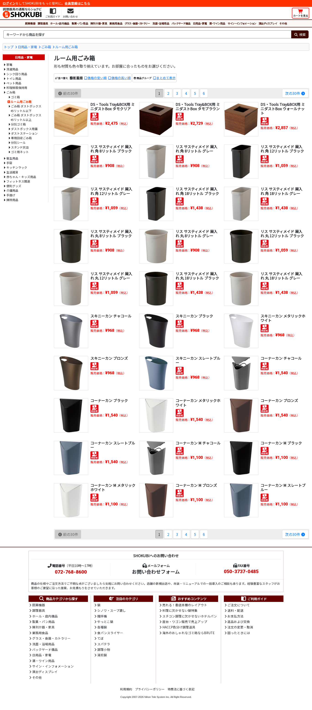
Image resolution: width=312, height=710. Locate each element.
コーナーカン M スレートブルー (283, 487)
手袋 (9, 163)
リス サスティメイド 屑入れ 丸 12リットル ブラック (282, 233)
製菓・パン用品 (80, 23)
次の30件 (292, 93)
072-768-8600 (71, 572)
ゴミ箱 (15, 97)
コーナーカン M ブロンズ (196, 485)
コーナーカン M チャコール (198, 443)
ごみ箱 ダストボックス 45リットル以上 (26, 117)
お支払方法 (235, 616)
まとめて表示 (166, 77)
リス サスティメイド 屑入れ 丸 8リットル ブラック (111, 233)
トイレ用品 (13, 78)
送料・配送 (235, 610)
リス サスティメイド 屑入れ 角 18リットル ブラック (197, 191)
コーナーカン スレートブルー (112, 445)
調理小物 (103, 649)
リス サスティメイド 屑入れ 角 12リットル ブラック (282, 149)
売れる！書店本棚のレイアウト (184, 605)
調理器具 (43, 23)
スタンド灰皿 (20, 147)
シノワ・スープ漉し (111, 610)
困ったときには (238, 632)
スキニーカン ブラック (194, 316)
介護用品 (12, 190)
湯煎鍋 (102, 655)
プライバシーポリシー (150, 689)
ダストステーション (24, 133)
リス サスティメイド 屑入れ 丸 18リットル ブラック (197, 276)
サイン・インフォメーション (242, 23)
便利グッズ (13, 186)
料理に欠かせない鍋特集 (180, 610)
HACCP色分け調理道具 (178, 627)
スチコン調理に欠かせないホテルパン (189, 616)
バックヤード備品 (181, 23)
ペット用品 (13, 83)
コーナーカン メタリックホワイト (198, 402)
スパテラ (103, 644)
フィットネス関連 (18, 181)
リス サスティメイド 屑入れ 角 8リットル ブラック (111, 149)
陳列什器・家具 (98, 23)
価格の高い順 (121, 77)
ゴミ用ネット (20, 152)
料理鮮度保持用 (16, 87)
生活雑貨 (12, 172)
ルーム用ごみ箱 (66, 46)
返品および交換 (238, 621)
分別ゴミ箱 (18, 124)
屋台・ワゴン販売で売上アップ (184, 621)
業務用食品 (115, 23)
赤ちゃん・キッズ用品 (21, 177)
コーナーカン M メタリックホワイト (112, 487)
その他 (283, 23)
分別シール (18, 142)
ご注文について (238, 605)
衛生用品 (12, 158)
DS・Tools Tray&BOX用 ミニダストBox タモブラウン (198, 106)
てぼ (100, 638)
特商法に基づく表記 (181, 689)
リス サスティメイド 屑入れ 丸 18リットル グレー (281, 276)
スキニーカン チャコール (111, 316)
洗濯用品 (12, 69)
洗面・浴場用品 (161, 23)
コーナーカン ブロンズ (279, 400)
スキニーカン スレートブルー (198, 360)
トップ (8, 46)
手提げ (10, 195)
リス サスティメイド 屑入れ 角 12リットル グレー (111, 191)
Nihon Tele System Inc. (157, 697)
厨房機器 (30, 23)
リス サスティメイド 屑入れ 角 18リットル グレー (281, 191)
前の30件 (70, 93)
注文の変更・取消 (240, 627)
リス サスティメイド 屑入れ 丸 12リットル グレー (111, 276)
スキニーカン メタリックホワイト (283, 318)
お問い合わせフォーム (156, 571)
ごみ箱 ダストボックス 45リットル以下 (26, 108)
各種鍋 (102, 627)
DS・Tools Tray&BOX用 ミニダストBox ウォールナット (283, 108)
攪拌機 (102, 616)
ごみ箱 (46, 46)
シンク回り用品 (16, 74)
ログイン (9, 3)
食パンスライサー (110, 632)
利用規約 (126, 689)
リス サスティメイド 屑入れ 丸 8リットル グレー (196, 233)
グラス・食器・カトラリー (137, 23)
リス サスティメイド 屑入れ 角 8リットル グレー (196, 149)
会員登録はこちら (77, 3)
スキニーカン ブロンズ (109, 358)
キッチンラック (16, 167)
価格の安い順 (97, 77)
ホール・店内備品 (59, 23)
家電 (9, 64)
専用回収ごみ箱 (21, 138)
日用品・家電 (200, 23)
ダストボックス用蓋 (24, 129)
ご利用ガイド (257, 598)
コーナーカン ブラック (109, 400)
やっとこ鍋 (105, 621)
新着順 (78, 77)
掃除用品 (12, 200)
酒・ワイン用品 (217, 23)
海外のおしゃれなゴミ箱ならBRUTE (188, 632)
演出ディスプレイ (268, 23)
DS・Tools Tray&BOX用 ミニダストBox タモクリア (112, 106)
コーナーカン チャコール (281, 358)
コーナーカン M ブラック (281, 443)
